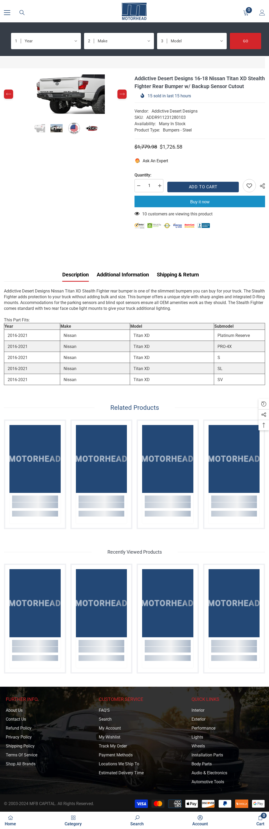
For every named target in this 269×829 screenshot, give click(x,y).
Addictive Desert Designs (175, 111)
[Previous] (8, 94)
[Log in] (262, 13)
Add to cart (203, 186)
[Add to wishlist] (249, 185)
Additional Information (123, 274)
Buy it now (200, 202)
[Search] (22, 12)
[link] (35, 505)
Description (75, 274)
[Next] (122, 94)
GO (245, 41)
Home (9, 62)
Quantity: (142, 175)
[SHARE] (260, 186)
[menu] (7, 12)
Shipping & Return (178, 274)
